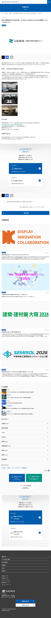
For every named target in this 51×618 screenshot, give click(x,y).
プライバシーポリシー (6, 584)
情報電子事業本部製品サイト (15, 1)
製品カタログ (25, 601)
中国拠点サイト (4, 578)
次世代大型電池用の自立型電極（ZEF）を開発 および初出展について (20, 201)
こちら (14, 138)
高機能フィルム (5, 423)
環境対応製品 (5, 428)
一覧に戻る (26, 213)
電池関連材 (4, 459)
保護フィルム (5, 441)
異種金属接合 (24, 467)
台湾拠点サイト (4, 576)
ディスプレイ (17, 467)
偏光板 (9, 467)
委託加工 (4, 467)
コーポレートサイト (5, 580)
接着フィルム (5, 450)
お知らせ (4, 437)
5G (12, 467)
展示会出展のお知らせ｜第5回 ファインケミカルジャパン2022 (32, 207)
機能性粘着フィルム (6, 446)
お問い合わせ (25, 605)
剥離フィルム (5, 455)
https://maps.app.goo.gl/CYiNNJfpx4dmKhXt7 (12, 124)
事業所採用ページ (5, 582)
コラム (3, 432)
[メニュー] (49, 2)
